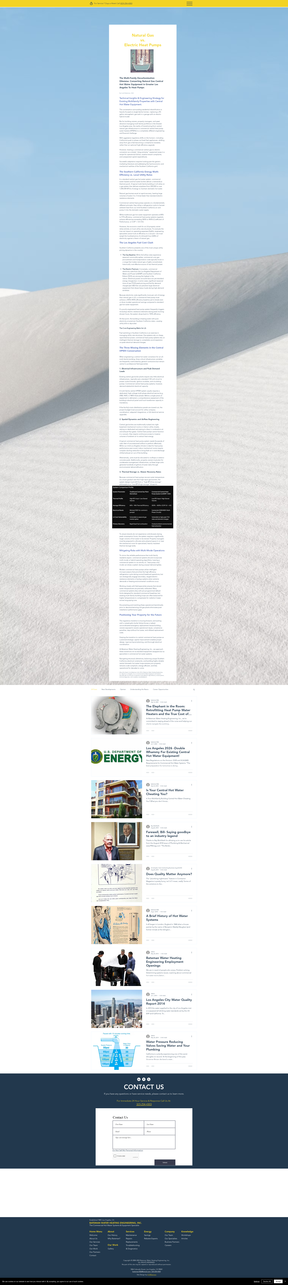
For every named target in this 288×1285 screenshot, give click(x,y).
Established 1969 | (95, 1220)
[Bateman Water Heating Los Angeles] (143, 1079)
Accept (278, 1281)
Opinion (123, 689)
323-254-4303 (144, 1104)
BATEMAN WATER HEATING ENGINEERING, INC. (115, 1223)
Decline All (267, 1281)
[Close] (285, 1281)
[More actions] (192, 701)
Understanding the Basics (139, 689)
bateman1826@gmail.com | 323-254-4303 (146, 1271)
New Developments (109, 689)
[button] (189, 3)
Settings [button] (257, 1281)
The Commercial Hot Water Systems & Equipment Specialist (114, 1225)
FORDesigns (151, 1275)
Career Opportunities (160, 689)
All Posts (94, 689)
